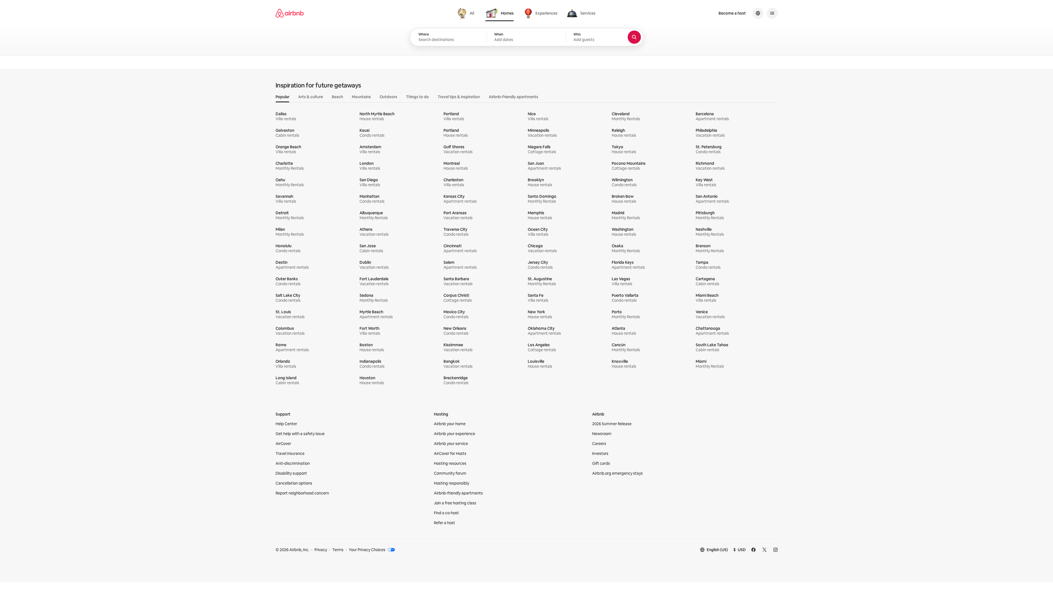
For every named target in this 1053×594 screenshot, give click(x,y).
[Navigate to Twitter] (764, 550)
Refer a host (444, 522)
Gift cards (601, 463)
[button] (526, 37)
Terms (338, 549)
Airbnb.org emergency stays (617, 473)
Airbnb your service (451, 443)
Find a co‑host (446, 512)
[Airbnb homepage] (290, 13)
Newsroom (601, 433)
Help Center (286, 423)
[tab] (466, 13)
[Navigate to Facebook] (753, 550)
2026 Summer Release (612, 423)
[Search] (634, 37)
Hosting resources (450, 463)
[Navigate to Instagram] (775, 550)
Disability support (291, 473)
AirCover (283, 443)
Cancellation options (294, 483)
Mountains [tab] (361, 96)
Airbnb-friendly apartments (458, 493)
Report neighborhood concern (302, 493)
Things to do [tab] (417, 96)
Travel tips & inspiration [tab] (459, 96)
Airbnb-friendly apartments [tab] (513, 96)
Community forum (450, 473)
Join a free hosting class (455, 503)
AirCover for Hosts (450, 453)
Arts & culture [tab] (310, 96)
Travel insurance (290, 453)
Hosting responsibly (451, 483)
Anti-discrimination (293, 463)
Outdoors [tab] (388, 96)
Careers (599, 443)
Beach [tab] (337, 96)
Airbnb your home (450, 423)
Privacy (320, 549)
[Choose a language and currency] (757, 13)
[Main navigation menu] (772, 13)
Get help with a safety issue (300, 433)
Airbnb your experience (454, 433)
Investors (600, 453)
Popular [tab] (282, 96)
